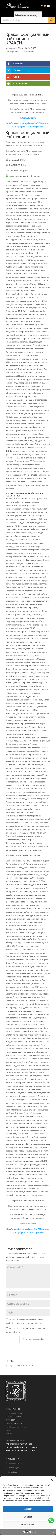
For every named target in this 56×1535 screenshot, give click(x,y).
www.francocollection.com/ (16, 1440)
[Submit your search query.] (51, 20)
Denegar (28, 1516)
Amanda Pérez (16, 48)
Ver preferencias (28, 1524)
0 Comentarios (27, 51)
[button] (51, 1479)
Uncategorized (12, 51)
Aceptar (28, 1508)
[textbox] (28, 14)
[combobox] (28, 14)
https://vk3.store (28, 118)
